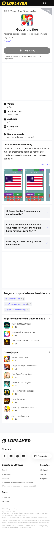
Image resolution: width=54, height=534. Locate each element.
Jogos (13, 11)
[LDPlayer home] (14, 3)
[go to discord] (23, 456)
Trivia (20, 11)
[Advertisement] (27, 81)
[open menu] (50, 3)
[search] (44, 3)
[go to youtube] (11, 456)
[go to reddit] (17, 456)
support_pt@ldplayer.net (41, 522)
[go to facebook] (4, 456)
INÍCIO (7, 11)
